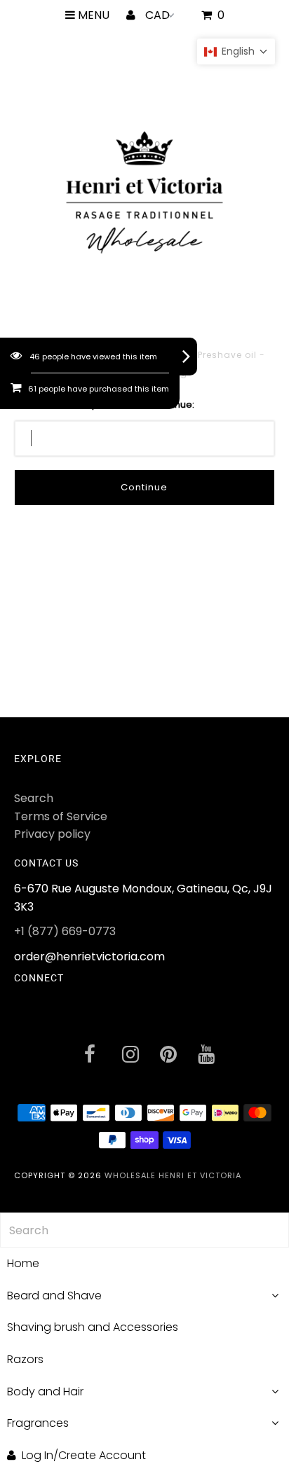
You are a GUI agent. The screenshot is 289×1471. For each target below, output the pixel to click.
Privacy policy (52, 834)
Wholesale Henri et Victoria (173, 1175)
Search (33, 798)
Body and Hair (45, 1391)
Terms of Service (60, 816)
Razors (25, 1359)
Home (23, 1263)
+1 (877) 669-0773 (65, 931)
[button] (236, 51)
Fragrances (38, 1423)
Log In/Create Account (84, 1455)
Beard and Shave (54, 1295)
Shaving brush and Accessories (92, 1327)
